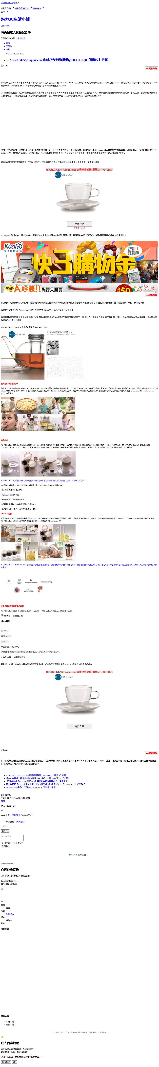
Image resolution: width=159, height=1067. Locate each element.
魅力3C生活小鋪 (15, 19)
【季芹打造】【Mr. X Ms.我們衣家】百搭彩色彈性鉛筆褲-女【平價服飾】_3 (38, 781)
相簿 (8, 43)
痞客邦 (15, 815)
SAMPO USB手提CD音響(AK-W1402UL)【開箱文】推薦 (31, 787)
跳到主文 (5, 26)
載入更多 (5, 831)
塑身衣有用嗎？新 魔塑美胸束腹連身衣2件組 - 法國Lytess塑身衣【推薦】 (38, 778)
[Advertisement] (58, 119)
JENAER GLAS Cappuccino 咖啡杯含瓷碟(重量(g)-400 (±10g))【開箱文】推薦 (57, 60)
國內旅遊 (20, 822)
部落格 (9, 46)
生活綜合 (21, 38)
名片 (8, 49)
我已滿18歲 (6, 1062)
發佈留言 (5, 846)
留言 (20, 815)
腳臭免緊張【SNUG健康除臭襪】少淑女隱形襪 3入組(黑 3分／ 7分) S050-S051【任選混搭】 (46, 784)
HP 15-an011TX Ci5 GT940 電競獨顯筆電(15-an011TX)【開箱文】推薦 (36, 775)
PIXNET (61, 1032)
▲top (3, 826)
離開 (14, 1062)
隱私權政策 (93, 1032)
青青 (3, 801)
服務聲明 (103, 1032)
